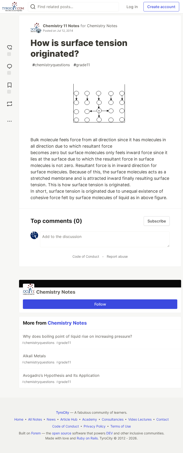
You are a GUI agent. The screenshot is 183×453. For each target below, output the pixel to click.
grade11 (82, 64)
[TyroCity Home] (13, 6)
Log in (132, 6)
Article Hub (68, 419)
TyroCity (62, 412)
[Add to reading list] (9, 87)
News (51, 419)
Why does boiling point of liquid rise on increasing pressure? (77, 339)
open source (61, 433)
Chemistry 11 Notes (61, 25)
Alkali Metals (46, 358)
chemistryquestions (51, 64)
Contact (162, 419)
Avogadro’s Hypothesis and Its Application (60, 378)
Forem (36, 433)
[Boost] (9, 104)
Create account (161, 6)
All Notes (35, 419)
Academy (89, 419)
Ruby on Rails (87, 438)
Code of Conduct (85, 256)
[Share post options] (9, 121)
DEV (109, 433)
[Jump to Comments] (9, 68)
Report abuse (117, 256)
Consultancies (112, 419)
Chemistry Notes (102, 25)
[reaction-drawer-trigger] (9, 49)
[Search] (33, 6)
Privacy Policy (95, 426)
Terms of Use (120, 426)
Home (18, 419)
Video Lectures (140, 419)
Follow (100, 304)
